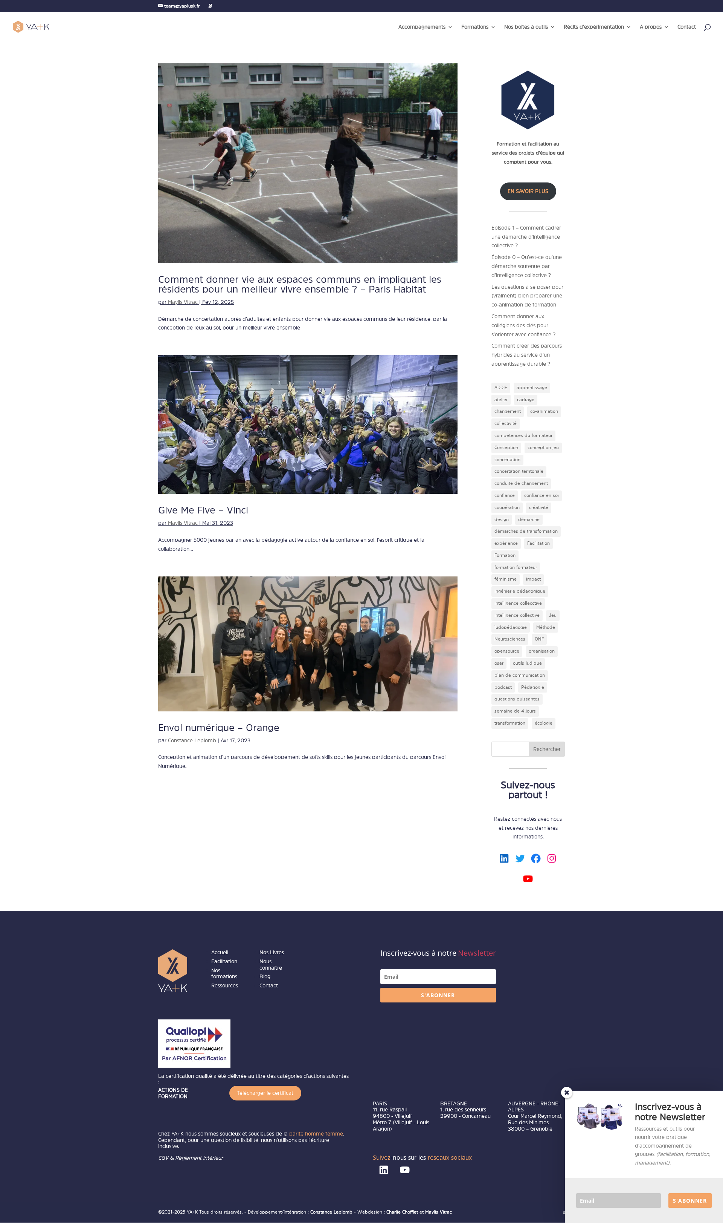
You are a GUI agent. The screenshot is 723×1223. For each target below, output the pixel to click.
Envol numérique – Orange (218, 728)
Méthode (545, 627)
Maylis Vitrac (183, 302)
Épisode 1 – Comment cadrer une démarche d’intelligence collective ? (526, 236)
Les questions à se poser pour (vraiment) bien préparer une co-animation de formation (527, 296)
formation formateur (515, 567)
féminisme (505, 579)
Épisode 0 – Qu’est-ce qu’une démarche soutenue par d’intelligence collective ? (526, 266)
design (501, 519)
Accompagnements (421, 26)
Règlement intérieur (199, 1157)
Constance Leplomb (192, 740)
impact (533, 579)
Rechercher (547, 749)
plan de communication (519, 675)
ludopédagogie (510, 627)
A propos (651, 26)
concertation (507, 459)
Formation (505, 555)
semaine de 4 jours (515, 711)
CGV (163, 1157)
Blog (264, 976)
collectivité (505, 423)
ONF (539, 639)
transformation (509, 723)
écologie (543, 723)
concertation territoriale (518, 471)
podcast (503, 687)
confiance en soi (541, 495)
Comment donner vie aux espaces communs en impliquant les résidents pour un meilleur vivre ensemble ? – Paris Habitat (299, 284)
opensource (506, 651)
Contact (686, 26)
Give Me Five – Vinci (203, 510)
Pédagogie (532, 687)
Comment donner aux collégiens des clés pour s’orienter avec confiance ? (523, 325)
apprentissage (532, 387)
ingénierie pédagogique (519, 591)
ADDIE (500, 387)
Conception (506, 447)
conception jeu (543, 447)
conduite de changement (521, 483)
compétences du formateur (523, 435)
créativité (538, 507)
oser (498, 663)
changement (507, 411)
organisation (542, 651)
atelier (501, 399)
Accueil (219, 952)
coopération (507, 507)
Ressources (224, 985)
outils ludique (527, 663)
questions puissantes (517, 699)
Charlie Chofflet (402, 1212)
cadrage (525, 399)
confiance (504, 495)
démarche (529, 519)
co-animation (544, 411)
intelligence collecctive (518, 603)
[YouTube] (210, 5)
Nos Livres (271, 952)
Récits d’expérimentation (594, 26)
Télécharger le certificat (265, 1093)
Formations (474, 26)
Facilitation (538, 543)
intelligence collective (517, 615)
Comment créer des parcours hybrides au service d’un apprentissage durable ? (526, 354)
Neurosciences (509, 639)
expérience (506, 543)
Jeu (553, 615)
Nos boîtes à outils (526, 26)
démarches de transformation (526, 531)
